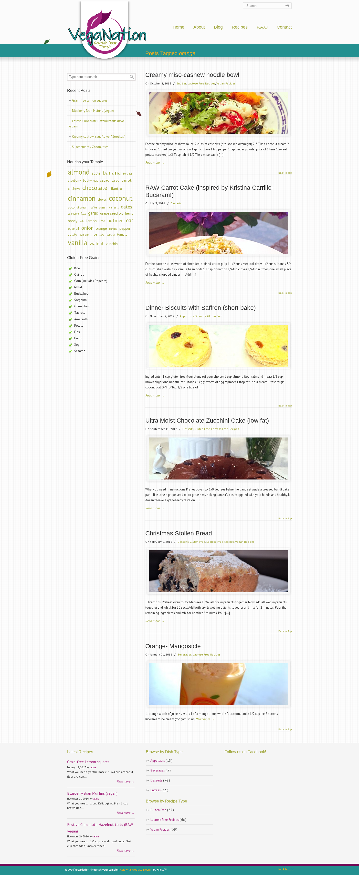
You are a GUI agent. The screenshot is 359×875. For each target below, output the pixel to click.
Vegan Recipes (225, 83)
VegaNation (107, 31)
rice (94, 234)
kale (82, 221)
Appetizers (187, 316)
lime (102, 221)
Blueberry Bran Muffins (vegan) (93, 111)
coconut (121, 198)
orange (101, 228)
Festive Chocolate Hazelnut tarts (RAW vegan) (96, 123)
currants (114, 207)
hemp (129, 213)
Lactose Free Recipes (201, 83)
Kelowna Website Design (136, 869)
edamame (73, 213)
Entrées (181, 83)
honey (72, 221)
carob (115, 180)
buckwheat (90, 180)
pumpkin (84, 234)
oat (129, 220)
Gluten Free (214, 316)
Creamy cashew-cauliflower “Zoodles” (98, 137)
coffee (94, 207)
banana (112, 172)
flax (83, 213)
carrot (127, 180)
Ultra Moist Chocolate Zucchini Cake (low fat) (207, 420)
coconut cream (78, 207)
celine (93, 767)
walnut (97, 243)
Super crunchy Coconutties (90, 147)
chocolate (94, 188)
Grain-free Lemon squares (89, 100)
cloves (102, 200)
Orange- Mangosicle (173, 646)
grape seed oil (111, 213)
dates (126, 207)
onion (87, 228)
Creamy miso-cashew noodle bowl (192, 75)
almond (79, 172)
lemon (91, 220)
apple (96, 173)
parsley (113, 228)
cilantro (115, 188)
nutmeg (115, 220)
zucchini (112, 243)
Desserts (175, 203)
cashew (74, 188)
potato (72, 234)
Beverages (184, 654)
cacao (104, 180)
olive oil (73, 229)
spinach (110, 234)
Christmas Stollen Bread (178, 533)
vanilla (77, 242)
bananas (127, 173)
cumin (103, 207)
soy (101, 234)
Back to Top (285, 173)
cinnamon (81, 198)
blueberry (74, 180)
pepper (124, 228)
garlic (93, 213)
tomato (122, 234)
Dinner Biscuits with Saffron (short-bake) (200, 307)
